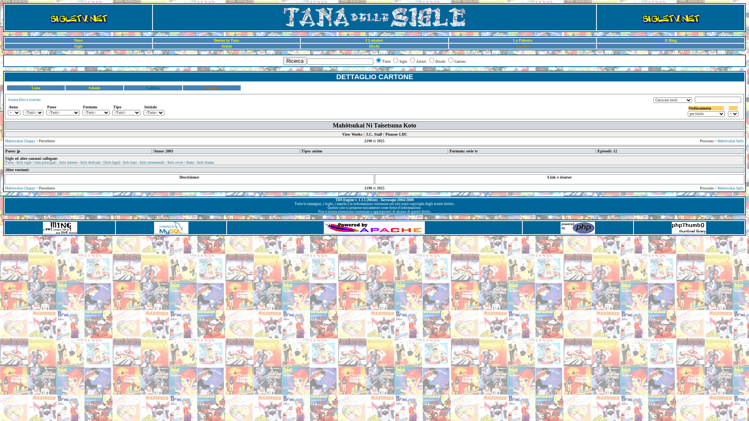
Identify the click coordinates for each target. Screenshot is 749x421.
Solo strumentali (152, 163)
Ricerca (295, 61)
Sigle (78, 46)
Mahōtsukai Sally (730, 141)
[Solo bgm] (111, 163)
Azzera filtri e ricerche (24, 100)
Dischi (374, 46)
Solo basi (130, 163)
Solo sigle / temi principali (36, 163)
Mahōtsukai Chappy (20, 141)
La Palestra (522, 40)
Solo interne (68, 163)
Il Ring (671, 40)
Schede (94, 88)
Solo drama (205, 163)
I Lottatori (374, 40)
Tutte (9, 163)
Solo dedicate (90, 163)
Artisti (226, 46)
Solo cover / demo (180, 163)
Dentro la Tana (226, 40)
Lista (36, 88)
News (78, 40)
